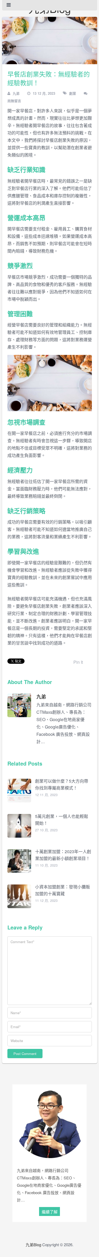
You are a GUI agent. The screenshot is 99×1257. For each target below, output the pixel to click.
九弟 (16, 93)
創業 (72, 93)
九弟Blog (33, 1244)
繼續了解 (50, 1211)
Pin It (78, 662)
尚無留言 (14, 100)
